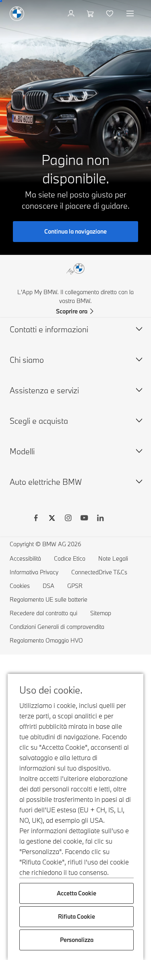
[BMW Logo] (17, 13)
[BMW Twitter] (52, 519)
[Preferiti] (110, 13)
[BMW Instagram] (68, 519)
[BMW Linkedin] (100, 519)
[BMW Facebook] (35, 519)
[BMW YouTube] (84, 519)
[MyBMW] (72, 13)
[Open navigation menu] (130, 13)
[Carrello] (91, 13)
